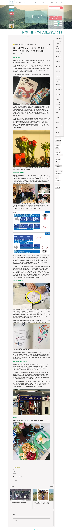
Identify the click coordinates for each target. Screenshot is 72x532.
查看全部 (52, 486)
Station (57, 147)
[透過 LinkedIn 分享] (16, 476)
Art (59, 152)
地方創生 (57, 145)
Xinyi (57, 152)
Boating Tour (58, 159)
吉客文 (11, 36)
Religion (57, 175)
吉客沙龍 (28, 36)
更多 (44, 36)
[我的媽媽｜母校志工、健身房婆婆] (20, 495)
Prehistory (57, 182)
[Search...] (61, 8)
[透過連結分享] (19, 476)
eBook (61, 154)
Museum (57, 149)
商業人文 (33, 36)
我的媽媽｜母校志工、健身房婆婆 (18, 502)
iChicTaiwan (58, 138)
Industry (57, 164)
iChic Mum (58, 187)
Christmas (57, 161)
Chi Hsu (14, 473)
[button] (52, 36)
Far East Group (58, 173)
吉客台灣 (22, 36)
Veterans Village (59, 166)
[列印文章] (21, 476)
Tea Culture (58, 180)
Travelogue (16, 36)
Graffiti (57, 154)
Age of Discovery (59, 171)
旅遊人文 (39, 36)
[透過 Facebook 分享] (13, 476)
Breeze (57, 168)
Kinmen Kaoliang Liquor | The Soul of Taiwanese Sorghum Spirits (43, 503)
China (14, 471)
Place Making (58, 140)
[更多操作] (49, 44)
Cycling (57, 178)
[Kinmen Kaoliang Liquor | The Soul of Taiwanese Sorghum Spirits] (43, 495)
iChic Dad (57, 185)
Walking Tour (58, 142)
